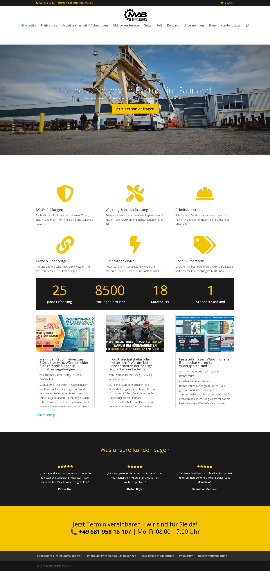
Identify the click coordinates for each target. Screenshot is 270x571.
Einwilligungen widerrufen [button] (157, 556)
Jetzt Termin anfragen (135, 108)
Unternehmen (194, 25)
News (148, 25)
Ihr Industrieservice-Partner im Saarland (135, 90)
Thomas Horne (54, 374)
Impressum (186, 556)
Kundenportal (230, 25)
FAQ (159, 25)
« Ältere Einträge (45, 415)
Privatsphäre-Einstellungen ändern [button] (58, 556)
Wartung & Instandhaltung (127, 209)
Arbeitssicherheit (119, 379)
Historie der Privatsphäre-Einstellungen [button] (110, 556)
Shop (212, 25)
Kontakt (173, 25)
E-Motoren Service (126, 25)
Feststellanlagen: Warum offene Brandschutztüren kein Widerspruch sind (204, 362)
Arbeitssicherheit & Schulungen (85, 25)
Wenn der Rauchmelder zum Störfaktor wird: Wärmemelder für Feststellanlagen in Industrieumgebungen (63, 364)
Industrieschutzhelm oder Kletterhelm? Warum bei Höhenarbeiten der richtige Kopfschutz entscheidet (131, 364)
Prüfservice (49, 25)
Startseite (28, 25)
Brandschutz (46, 379)
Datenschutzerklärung (212, 556)
